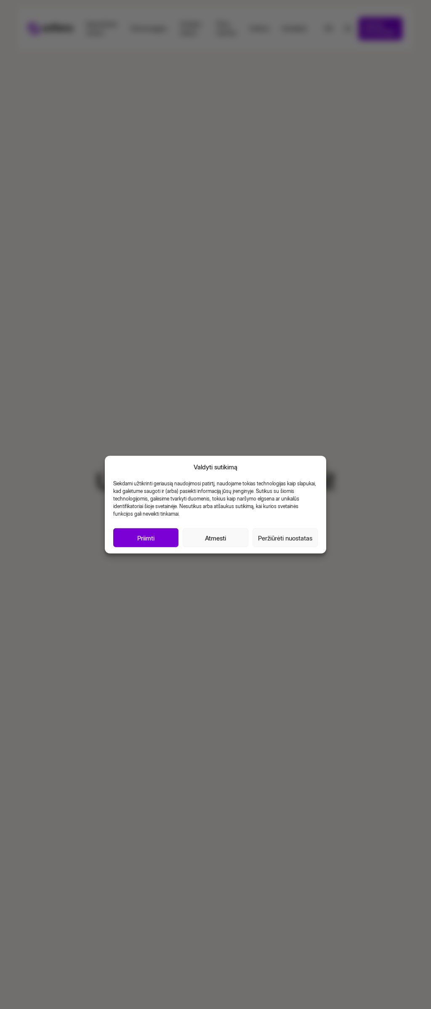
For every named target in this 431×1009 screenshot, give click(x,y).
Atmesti (215, 537)
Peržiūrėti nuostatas (285, 537)
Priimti (145, 537)
